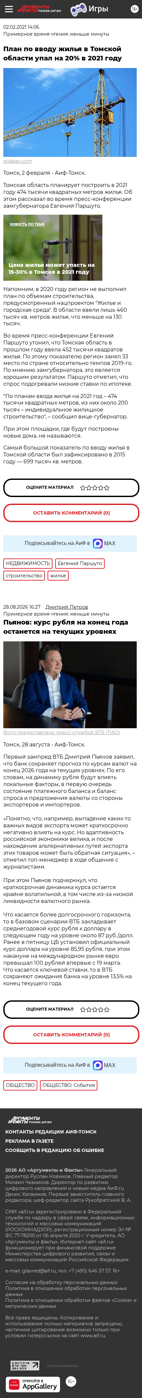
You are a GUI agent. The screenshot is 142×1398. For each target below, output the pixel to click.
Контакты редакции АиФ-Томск (50, 1132)
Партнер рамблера (62, 1366)
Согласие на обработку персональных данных (61, 1282)
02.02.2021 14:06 (21, 27)
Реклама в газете (29, 1141)
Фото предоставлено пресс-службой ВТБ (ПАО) (61, 732)
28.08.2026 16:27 (21, 607)
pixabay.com (17, 161)
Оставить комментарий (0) (71, 513)
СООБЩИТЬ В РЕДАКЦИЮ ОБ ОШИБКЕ (54, 1150)
